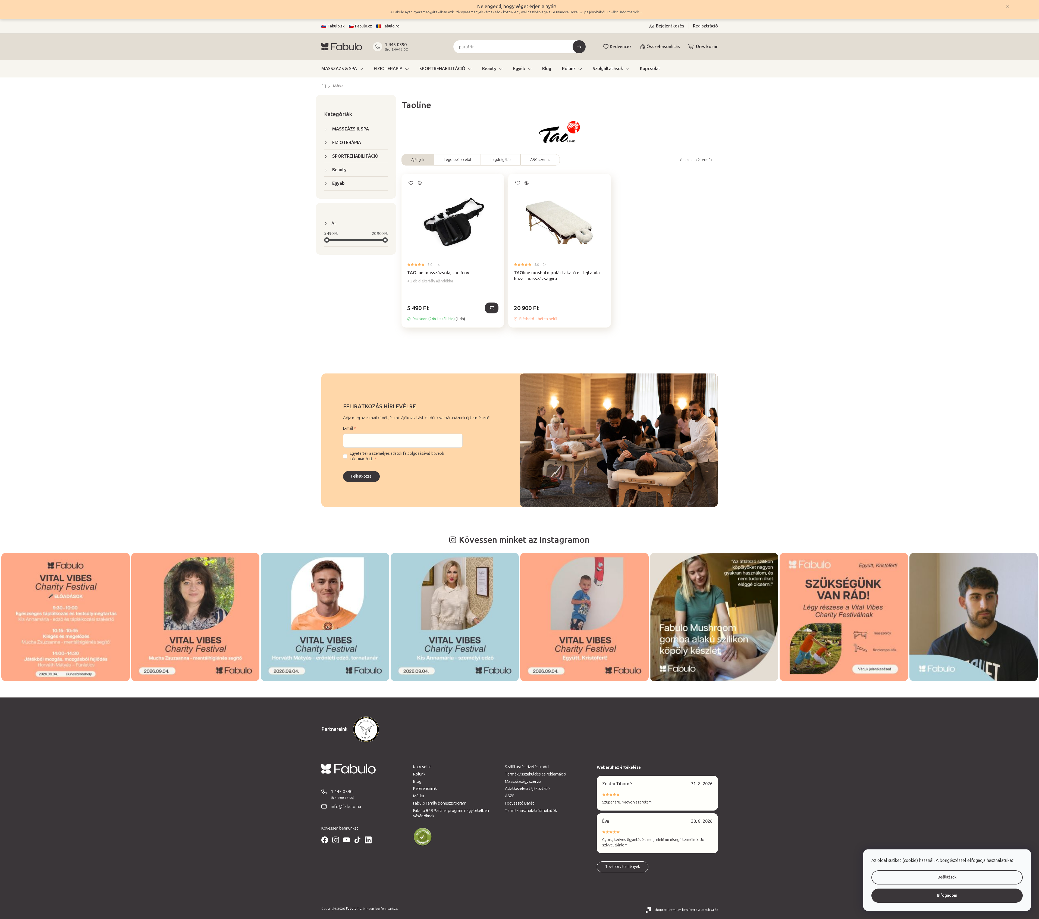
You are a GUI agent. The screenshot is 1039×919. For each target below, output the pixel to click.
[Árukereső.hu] (422, 836)
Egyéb (338, 183)
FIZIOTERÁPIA (346, 142)
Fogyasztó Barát (519, 803)
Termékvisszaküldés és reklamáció (535, 774)
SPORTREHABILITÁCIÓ (355, 156)
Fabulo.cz (363, 26)
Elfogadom (947, 895)
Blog (417, 781)
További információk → (625, 12)
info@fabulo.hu (346, 806)
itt (370, 459)
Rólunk (419, 774)
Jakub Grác (709, 910)
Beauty (339, 169)
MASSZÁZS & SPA (350, 129)
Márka (418, 795)
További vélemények (622, 866)
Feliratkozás (361, 476)
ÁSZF (509, 795)
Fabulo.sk (336, 26)
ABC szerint (540, 159)
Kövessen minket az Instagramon (524, 540)
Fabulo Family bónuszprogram (439, 803)
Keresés (579, 46)
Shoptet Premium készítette (675, 910)
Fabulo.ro (391, 26)
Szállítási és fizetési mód (527, 766)
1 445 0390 (396, 44)
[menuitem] (342, 68)
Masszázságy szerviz (523, 781)
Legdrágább (501, 159)
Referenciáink (425, 788)
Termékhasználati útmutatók (531, 810)
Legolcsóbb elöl (457, 159)
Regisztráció (705, 26)
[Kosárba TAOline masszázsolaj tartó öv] (491, 308)
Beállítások (947, 877)
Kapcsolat (422, 766)
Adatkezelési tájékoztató (527, 788)
